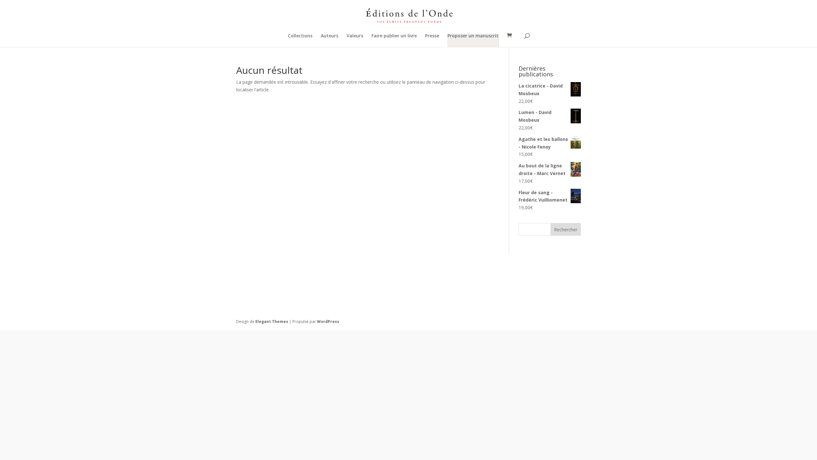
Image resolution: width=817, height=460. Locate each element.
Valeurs (355, 36)
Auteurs (329, 36)
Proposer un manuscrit (472, 36)
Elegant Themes (271, 321)
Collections (300, 36)
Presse (432, 36)
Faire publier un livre (394, 36)
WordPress (328, 321)
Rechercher (565, 229)
